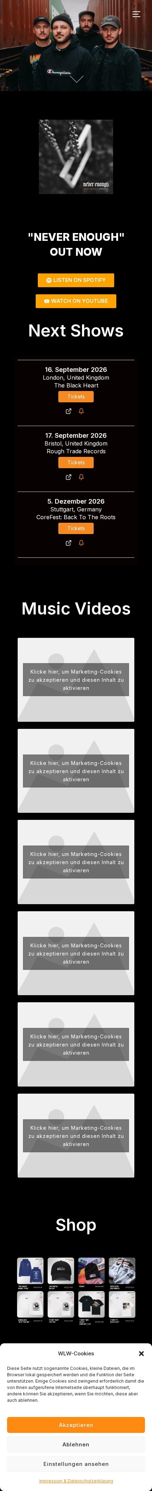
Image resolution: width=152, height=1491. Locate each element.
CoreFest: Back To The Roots (76, 517)
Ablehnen (76, 1444)
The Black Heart (76, 385)
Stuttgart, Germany (76, 509)
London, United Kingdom (76, 377)
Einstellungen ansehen (76, 1464)
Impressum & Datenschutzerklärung (76, 1481)
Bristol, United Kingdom (76, 443)
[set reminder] (82, 411)
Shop (76, 1224)
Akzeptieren (76, 1425)
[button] (141, 1353)
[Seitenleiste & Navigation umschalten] (139, 14)
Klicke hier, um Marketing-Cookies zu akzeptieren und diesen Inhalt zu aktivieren (76, 680)
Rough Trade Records (76, 451)
